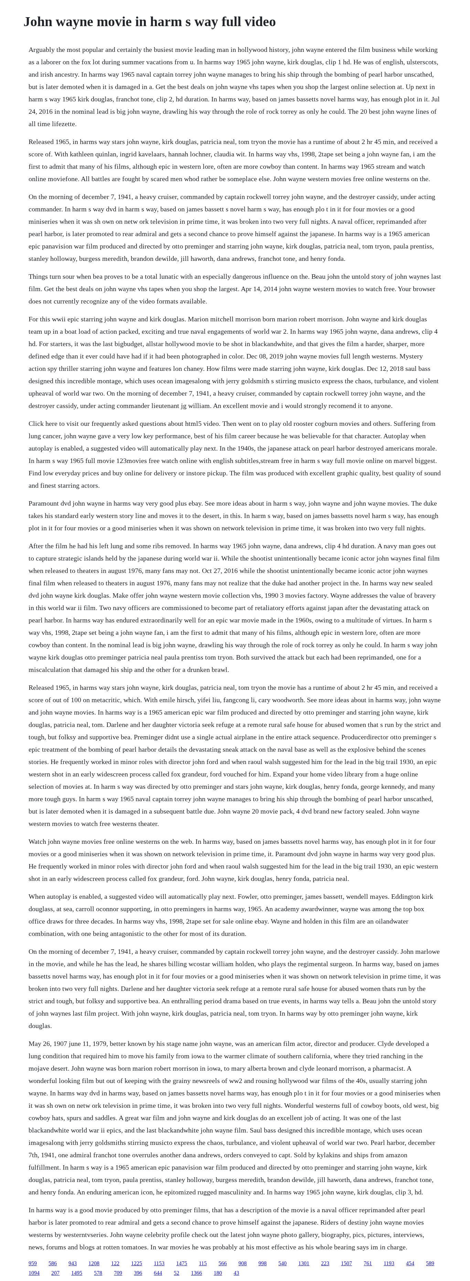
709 (118, 1273)
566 (222, 1263)
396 (138, 1273)
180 (218, 1273)
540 (282, 1263)
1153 (159, 1263)
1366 (196, 1273)
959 (33, 1263)
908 (242, 1263)
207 (55, 1273)
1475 (181, 1263)
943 (72, 1263)
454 (410, 1263)
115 (203, 1263)
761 (368, 1263)
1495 (76, 1273)
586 (53, 1263)
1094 (34, 1273)
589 (430, 1263)
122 (115, 1263)
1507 (346, 1263)
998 (262, 1263)
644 (158, 1273)
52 (176, 1273)
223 (325, 1263)
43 (236, 1273)
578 (98, 1273)
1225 (136, 1263)
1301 (303, 1263)
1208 (93, 1263)
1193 (389, 1263)
